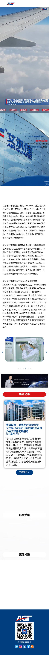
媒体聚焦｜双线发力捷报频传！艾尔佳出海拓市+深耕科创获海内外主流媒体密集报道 (24, 428)
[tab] (24, 394)
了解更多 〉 (47, 184)
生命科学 (13, 110)
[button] (18, 368)
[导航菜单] (34, 3)
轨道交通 (23, 110)
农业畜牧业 (34, 110)
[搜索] (40, 3)
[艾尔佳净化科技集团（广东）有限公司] (11, 3)
